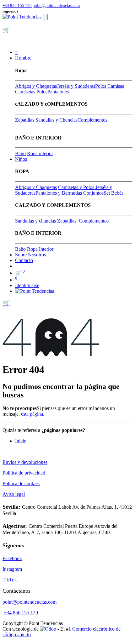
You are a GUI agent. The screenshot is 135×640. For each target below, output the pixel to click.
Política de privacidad (24, 472)
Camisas (115, 86)
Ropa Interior (40, 249)
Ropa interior (40, 153)
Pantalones (58, 91)
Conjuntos (93, 193)
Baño (20, 153)
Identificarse (27, 285)
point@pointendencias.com (56, 5)
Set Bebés (113, 193)
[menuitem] (30, 254)
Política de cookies (21, 483)
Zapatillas (24, 120)
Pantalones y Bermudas (59, 193)
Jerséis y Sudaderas (76, 86)
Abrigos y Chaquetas (36, 86)
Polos (100, 86)
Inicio (20, 440)
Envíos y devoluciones (25, 462)
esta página (32, 414)
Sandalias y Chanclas (56, 120)
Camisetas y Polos (76, 187)
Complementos (92, 120)
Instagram (12, 569)
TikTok (10, 579)
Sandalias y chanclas (36, 220)
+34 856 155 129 (17, 5)
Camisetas (25, 91)
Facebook (12, 558)
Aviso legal (14, 494)
